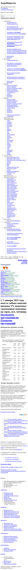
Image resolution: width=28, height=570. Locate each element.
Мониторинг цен (8, 493)
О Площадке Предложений (14, 230)
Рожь (8, 143)
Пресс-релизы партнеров (13, 73)
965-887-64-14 (7, 561)
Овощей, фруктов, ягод (13, 167)
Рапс (8, 139)
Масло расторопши (12, 194)
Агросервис (22, 260)
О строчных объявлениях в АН (15, 36)
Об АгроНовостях (11, 22)
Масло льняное (11, 189)
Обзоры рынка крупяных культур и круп (11, 296)
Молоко (9, 130)
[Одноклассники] (25, 415)
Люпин (9, 129)
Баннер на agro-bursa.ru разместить (13, 530)
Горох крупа (10, 178)
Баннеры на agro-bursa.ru (17, 70)
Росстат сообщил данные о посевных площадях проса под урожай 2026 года (15, 423)
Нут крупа (10, 203)
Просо (8, 136)
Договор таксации (12, 253)
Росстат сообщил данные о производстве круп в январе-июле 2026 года (15, 420)
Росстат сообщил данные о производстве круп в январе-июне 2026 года (15, 431)
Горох (8, 120)
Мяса (8, 164)
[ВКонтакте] (21, 415)
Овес (8, 133)
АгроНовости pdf (13, 32)
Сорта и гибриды (11, 87)
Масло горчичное (11, 187)
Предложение (14, 237)
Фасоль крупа (10, 213)
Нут (8, 132)
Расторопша (10, 140)
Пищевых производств (13, 171)
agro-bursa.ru (4, 520)
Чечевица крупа (11, 215)
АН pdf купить (8, 498)
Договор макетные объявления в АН (16, 53)
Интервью (9, 95)
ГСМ (8, 217)
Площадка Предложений (13, 229)
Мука (8, 201)
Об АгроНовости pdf (12, 26)
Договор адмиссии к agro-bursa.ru (16, 77)
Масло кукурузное (12, 188)
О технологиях (11, 92)
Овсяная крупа (11, 205)
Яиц (8, 165)
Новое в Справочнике (13, 223)
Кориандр (9, 125)
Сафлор (9, 146)
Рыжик (9, 144)
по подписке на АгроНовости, (12, 459)
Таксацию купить (8, 551)
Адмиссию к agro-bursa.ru (16, 68)
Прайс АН (6, 497)
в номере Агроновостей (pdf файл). (13, 461)
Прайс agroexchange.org (13, 243)
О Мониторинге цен (12, 24)
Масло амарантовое (12, 185)
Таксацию (11, 246)
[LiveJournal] (26, 415)
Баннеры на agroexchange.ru (11, 537)
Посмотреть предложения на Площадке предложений (10, 319)
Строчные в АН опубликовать (12, 515)
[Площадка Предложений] (5, 271)
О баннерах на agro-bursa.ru (14, 64)
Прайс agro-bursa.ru (12, 66)
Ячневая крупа (11, 216)
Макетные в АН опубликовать (12, 517)
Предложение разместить (10, 540)
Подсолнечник (11, 134)
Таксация (6, 548)
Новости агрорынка (12, 85)
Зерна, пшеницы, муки (13, 157)
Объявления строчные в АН (14, 42)
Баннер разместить (9, 542)
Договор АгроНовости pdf (14, 49)
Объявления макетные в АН (14, 45)
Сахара (9, 161)
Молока (9, 163)
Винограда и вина (11, 168)
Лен (8, 127)
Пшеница (9, 137)
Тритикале (10, 150)
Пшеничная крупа (12, 209)
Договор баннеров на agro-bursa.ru (16, 78)
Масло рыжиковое (12, 195)
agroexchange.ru (4, 533)
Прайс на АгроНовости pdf (14, 29)
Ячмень (9, 154)
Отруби (9, 206)
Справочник (10, 74)
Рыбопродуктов (11, 172)
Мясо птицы (10, 202)
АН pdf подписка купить (10, 500)
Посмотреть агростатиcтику (8, 412)
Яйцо (8, 152)
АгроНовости (4, 489)
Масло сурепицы (11, 199)
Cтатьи (9, 94)
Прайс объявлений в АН (13, 39)
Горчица (9, 122)
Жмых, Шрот (10, 181)
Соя (8, 148)
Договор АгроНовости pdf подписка (16, 50)
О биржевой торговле (12, 91)
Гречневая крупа (11, 180)
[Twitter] (23, 415)
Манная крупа (11, 184)
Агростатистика (11, 226)
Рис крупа (9, 212)
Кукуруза (9, 126)
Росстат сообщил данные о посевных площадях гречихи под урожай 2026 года (15, 428)
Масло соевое (10, 198)
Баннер (12, 239)
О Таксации (10, 241)
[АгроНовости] (4, 8)
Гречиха (9, 123)
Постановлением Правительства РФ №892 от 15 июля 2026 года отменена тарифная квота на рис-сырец (15, 435)
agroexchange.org (5, 545)
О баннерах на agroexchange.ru (15, 233)
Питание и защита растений (14, 88)
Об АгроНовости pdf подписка (15, 28)
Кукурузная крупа (12, 182)
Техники (9, 174)
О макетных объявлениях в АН (15, 38)
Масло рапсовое (11, 192)
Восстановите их (17, 449)
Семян (8, 170)
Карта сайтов (10, 56)
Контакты (9, 57)
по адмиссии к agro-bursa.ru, (12, 457)
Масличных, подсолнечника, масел (16, 160)
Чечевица (9, 151)
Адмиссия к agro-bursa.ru (7, 9)
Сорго (8, 147)
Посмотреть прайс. (6, 464)
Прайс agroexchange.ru (13, 234)
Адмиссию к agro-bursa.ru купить (12, 529)
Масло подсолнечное (12, 191)
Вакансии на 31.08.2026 (10, 564)
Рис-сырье (10, 141)
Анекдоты (9, 96)
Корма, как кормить (12, 89)
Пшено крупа (10, 210)
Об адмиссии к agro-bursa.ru (14, 63)
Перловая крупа (11, 208)
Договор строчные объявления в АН (16, 52)
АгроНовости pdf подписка (16, 33)
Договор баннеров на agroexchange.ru (17, 251)
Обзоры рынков (11, 99)
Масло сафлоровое (12, 196)
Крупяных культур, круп (13, 158)
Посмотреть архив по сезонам (8, 469)
